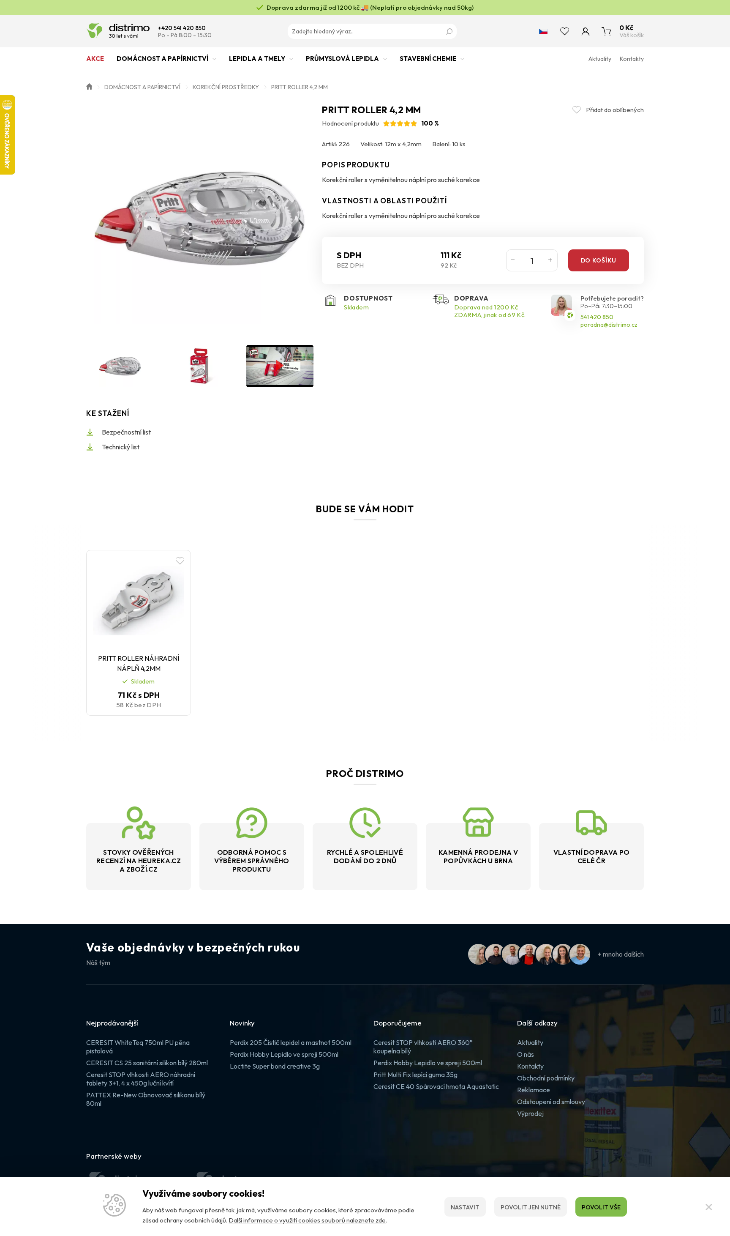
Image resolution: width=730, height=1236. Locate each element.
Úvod (89, 86)
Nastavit (465, 1207)
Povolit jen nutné (531, 1207)
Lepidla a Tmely (257, 59)
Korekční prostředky (226, 87)
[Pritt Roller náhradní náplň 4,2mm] (138, 600)
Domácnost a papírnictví (162, 59)
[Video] (279, 366)
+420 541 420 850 (182, 28)
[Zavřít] (708, 1206)
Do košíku (598, 260)
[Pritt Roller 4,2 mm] (199, 218)
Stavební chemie (428, 59)
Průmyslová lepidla (342, 59)
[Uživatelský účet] (585, 31)
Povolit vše (601, 1207)
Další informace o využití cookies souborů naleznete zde (307, 1220)
